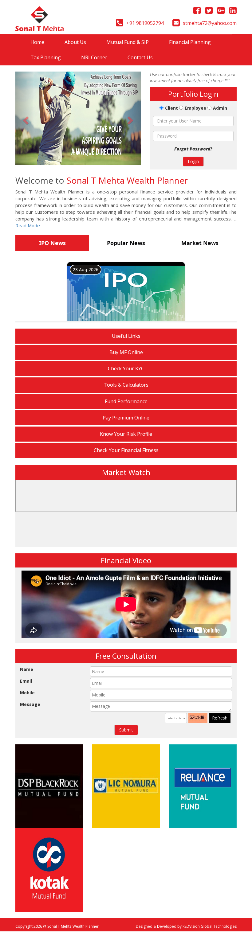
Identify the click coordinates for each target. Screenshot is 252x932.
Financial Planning (190, 42)
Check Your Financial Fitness (126, 450)
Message (30, 704)
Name (26, 669)
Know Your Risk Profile (126, 434)
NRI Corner (94, 57)
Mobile (27, 693)
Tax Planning (45, 57)
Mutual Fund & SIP (127, 42)
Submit (126, 730)
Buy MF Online (126, 352)
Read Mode (27, 225)
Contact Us (140, 57)
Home (42, 41)
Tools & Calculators (126, 384)
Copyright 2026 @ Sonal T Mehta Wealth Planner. (57, 926)
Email (26, 681)
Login (193, 161)
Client (171, 108)
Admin (220, 108)
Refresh (219, 718)
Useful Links (126, 336)
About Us (75, 42)
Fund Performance (126, 401)
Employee (195, 108)
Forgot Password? (193, 149)
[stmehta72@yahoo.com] (176, 24)
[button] (24, 118)
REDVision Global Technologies (210, 926)
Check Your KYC (126, 368)
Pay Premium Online (126, 417)
